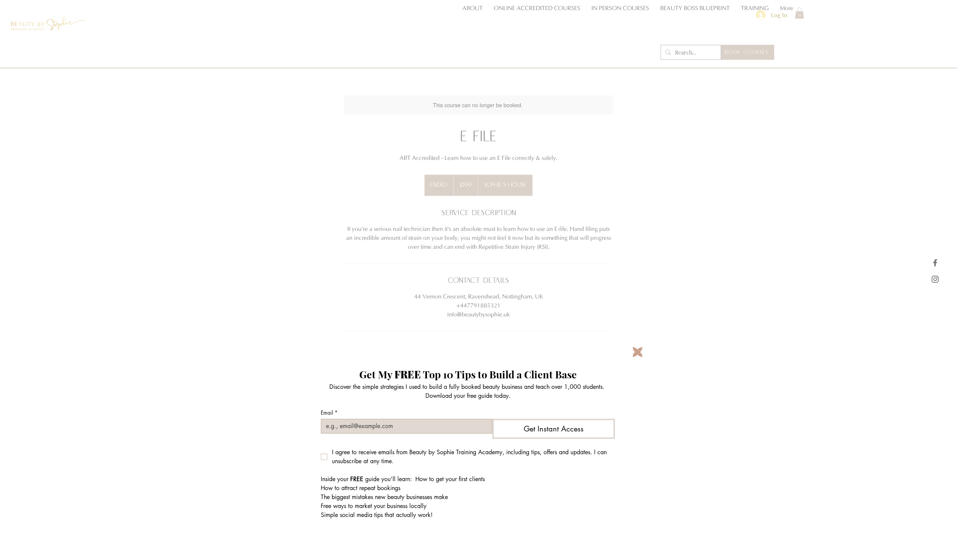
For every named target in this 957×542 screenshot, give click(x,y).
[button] (638, 352)
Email (329, 412)
